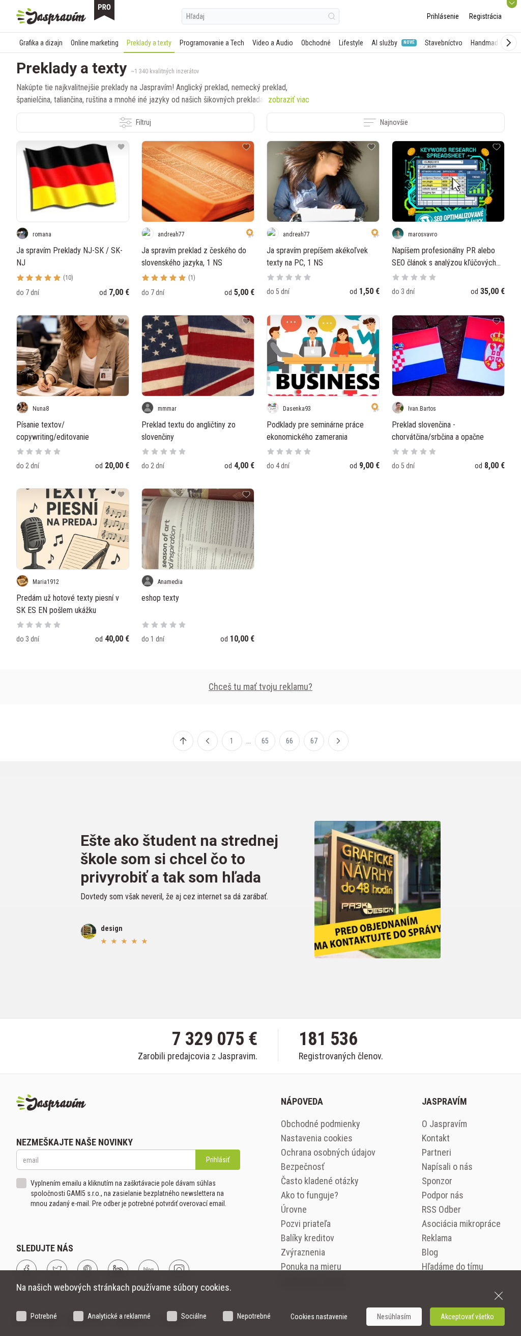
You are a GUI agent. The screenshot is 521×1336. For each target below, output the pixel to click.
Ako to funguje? (309, 1195)
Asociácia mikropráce (461, 1223)
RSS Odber (441, 1209)
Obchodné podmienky (320, 1123)
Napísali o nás (447, 1166)
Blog (430, 1252)
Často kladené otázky (320, 1180)
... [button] (248, 741)
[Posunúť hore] (183, 741)
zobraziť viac (288, 99)
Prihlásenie (443, 16)
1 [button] (232, 741)
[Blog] (148, 1270)
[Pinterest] (87, 1270)
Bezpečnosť (303, 1166)
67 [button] (313, 741)
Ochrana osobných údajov (328, 1152)
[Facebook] (26, 1270)
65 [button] (265, 741)
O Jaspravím (444, 1123)
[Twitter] (57, 1270)
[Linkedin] (118, 1270)
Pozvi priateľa (306, 1223)
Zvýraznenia (303, 1252)
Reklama (437, 1238)
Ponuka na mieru (311, 1266)
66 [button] (289, 741)
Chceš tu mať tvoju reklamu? (260, 686)
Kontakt (436, 1138)
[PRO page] (104, 10)
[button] (207, 741)
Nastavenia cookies (317, 1138)
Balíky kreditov (307, 1238)
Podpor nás (443, 1195)
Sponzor (437, 1180)
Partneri (436, 1152)
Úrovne (294, 1209)
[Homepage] (51, 16)
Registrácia (485, 16)
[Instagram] (179, 1270)
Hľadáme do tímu (452, 1266)
